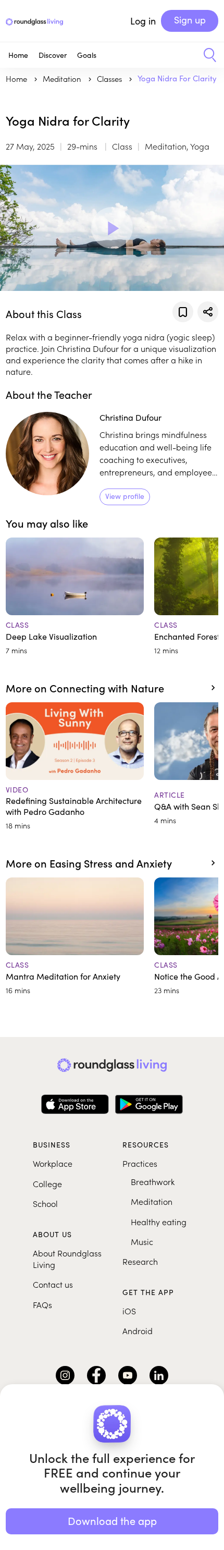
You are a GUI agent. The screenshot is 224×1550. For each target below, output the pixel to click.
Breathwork (153, 1181)
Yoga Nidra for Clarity (177, 78)
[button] (206, 55)
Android (137, 1330)
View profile (124, 496)
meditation (63, 78)
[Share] (207, 311)
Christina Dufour (130, 417)
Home (18, 55)
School (45, 1203)
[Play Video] (112, 228)
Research (140, 1261)
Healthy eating (158, 1221)
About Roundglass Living (67, 1258)
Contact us (53, 1284)
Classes (110, 78)
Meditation (151, 1201)
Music (142, 1241)
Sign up (190, 20)
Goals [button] (86, 55)
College (47, 1183)
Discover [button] (53, 55)
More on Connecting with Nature (85, 687)
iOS (129, 1310)
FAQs (42, 1304)
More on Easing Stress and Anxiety (89, 863)
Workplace (52, 1163)
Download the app (112, 1521)
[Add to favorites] (182, 311)
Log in (143, 21)
